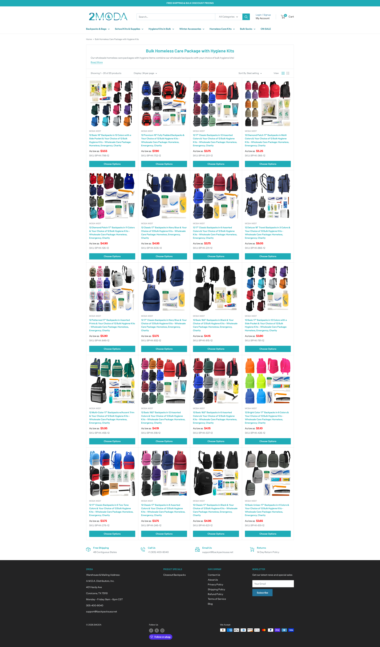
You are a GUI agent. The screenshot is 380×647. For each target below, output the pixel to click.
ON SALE (266, 28)
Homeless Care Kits (221, 28)
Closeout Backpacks (174, 574)
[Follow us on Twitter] (157, 630)
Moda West (95, 131)
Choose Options (112, 163)
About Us (213, 579)
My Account (263, 18)
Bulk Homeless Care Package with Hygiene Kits (117, 39)
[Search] (246, 17)
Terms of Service (217, 598)
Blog (210, 603)
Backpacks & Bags (96, 28)
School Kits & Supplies (127, 28)
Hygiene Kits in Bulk (160, 28)
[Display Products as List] (288, 73)
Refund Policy (215, 594)
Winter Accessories (190, 28)
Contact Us (214, 574)
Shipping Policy (216, 589)
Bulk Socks (246, 28)
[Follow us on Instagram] (162, 630)
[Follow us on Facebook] (151, 630)
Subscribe (262, 592)
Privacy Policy (215, 584)
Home (89, 39)
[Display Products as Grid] (283, 73)
